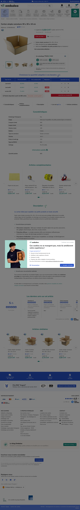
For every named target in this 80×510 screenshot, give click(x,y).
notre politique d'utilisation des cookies (54, 261)
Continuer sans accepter (68, 242)
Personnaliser (35, 265)
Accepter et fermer (68, 265)
